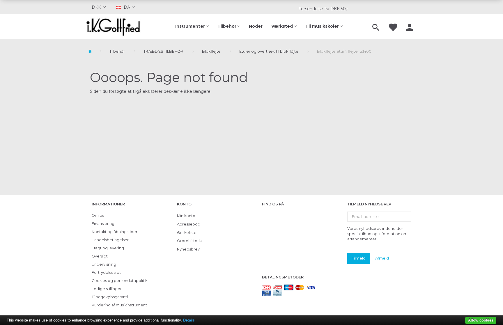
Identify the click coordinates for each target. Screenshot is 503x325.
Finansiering (103, 223)
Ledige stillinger (107, 289)
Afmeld (382, 258)
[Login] (409, 26)
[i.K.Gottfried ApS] (115, 26)
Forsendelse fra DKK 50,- (323, 8)
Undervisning (104, 264)
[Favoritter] (393, 26)
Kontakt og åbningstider (114, 232)
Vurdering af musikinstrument (119, 305)
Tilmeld (359, 258)
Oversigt (100, 256)
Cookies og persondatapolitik (119, 280)
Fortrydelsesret (106, 272)
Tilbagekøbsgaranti (110, 297)
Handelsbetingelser (110, 240)
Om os (98, 215)
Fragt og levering (108, 248)
